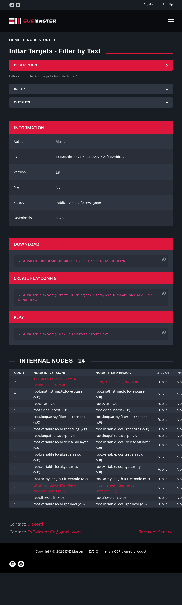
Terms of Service (156, 532)
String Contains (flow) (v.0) (117, 382)
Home (14, 40)
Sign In (148, 4)
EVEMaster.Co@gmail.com (54, 532)
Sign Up (167, 4)
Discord (35, 524)
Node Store (39, 40)
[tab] (91, 65)
